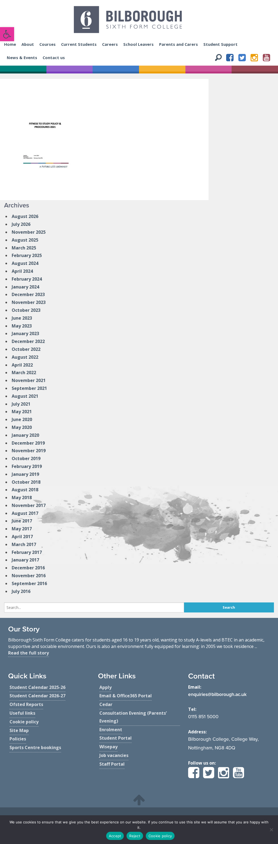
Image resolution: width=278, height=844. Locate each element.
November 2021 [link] (29, 380)
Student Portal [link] (115, 738)
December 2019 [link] (28, 443)
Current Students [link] (79, 44)
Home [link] (10, 44)
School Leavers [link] (138, 44)
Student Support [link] (220, 44)
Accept (115, 836)
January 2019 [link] (25, 474)
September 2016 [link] (29, 583)
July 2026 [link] (21, 224)
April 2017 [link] (22, 537)
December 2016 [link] (28, 568)
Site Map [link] (19, 730)
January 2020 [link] (25, 435)
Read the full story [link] (28, 653)
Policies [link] (18, 739)
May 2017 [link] (22, 529)
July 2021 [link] (21, 404)
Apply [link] (105, 687)
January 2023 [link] (25, 333)
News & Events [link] (22, 57)
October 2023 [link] (26, 310)
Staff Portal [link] (112, 764)
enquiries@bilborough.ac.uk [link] (217, 694)
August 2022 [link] (25, 357)
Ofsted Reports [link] (26, 704)
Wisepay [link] (108, 747)
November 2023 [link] (29, 302)
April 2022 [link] (22, 365)
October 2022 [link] (26, 349)
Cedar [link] (105, 704)
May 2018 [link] (22, 497)
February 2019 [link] (27, 466)
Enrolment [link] (110, 730)
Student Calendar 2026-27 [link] (37, 696)
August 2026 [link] (25, 216)
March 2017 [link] (24, 544)
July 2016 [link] (21, 591)
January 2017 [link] (25, 560)
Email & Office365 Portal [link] (125, 696)
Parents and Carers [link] (178, 44)
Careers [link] (110, 44)
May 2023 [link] (22, 326)
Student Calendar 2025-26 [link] (37, 687)
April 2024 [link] (22, 271)
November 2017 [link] (29, 505)
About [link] (27, 44)
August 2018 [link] (25, 490)
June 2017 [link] (22, 521)
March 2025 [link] (24, 248)
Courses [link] (47, 44)
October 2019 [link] (26, 458)
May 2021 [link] (22, 412)
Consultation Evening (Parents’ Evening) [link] (133, 717)
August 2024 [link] (25, 263)
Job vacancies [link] (113, 755)
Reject (134, 836)
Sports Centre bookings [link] (35, 747)
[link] (7, 34)
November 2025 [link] (29, 232)
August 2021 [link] (25, 396)
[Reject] (271, 829)
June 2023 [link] (22, 318)
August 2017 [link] (25, 513)
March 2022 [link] (24, 373)
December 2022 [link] (28, 341)
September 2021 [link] (29, 388)
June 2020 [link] (22, 419)
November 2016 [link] (29, 576)
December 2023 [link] (28, 294)
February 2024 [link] (27, 279)
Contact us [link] (54, 57)
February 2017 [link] (27, 552)
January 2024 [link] (25, 287)
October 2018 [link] (26, 482)
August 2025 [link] (25, 240)
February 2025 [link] (27, 255)
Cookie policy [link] (24, 722)
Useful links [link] (22, 713)
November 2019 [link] (29, 451)
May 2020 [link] (22, 427)
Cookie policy (160, 836)
